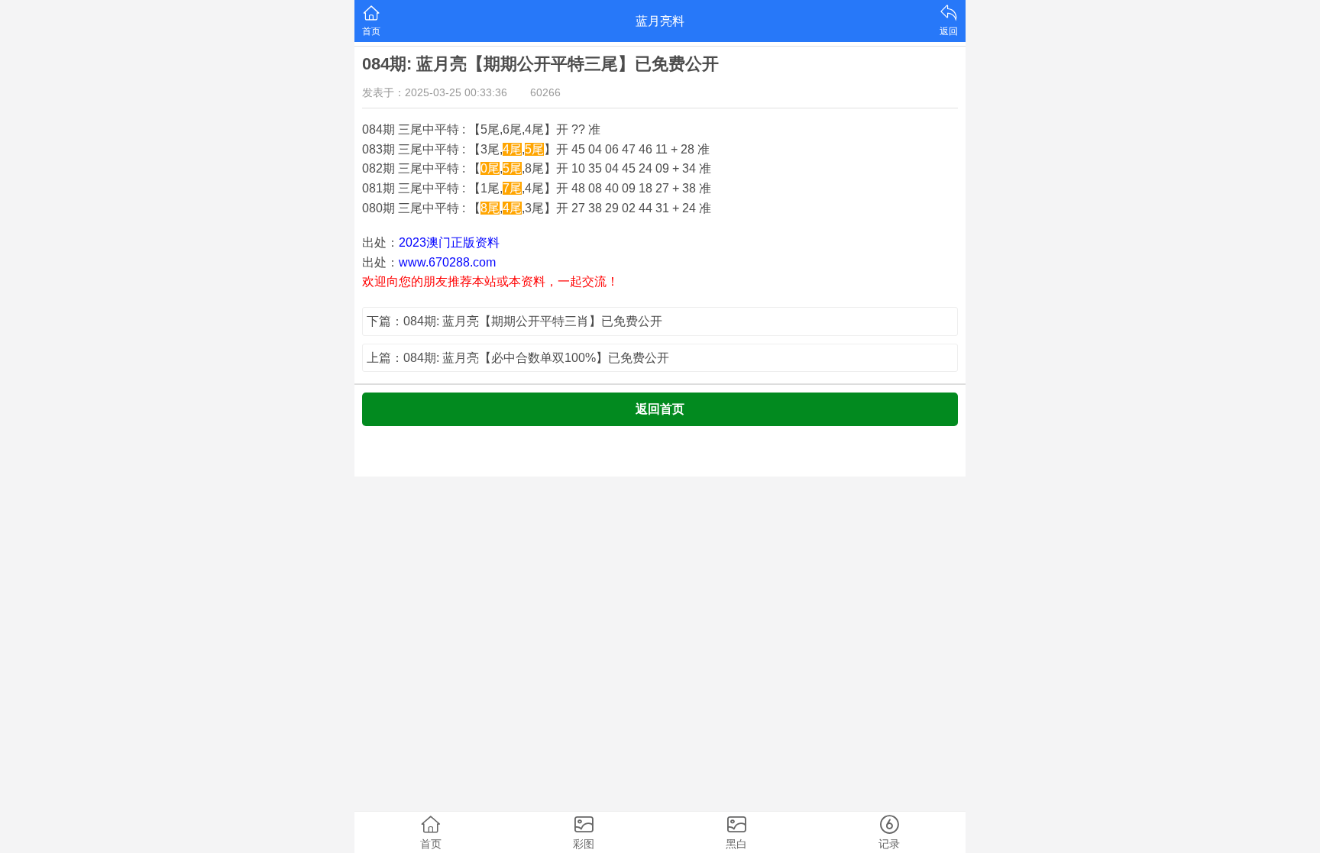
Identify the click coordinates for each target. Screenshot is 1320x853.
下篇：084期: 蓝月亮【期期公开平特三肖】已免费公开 (514, 321)
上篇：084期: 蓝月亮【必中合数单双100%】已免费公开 (518, 357)
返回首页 (660, 408)
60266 (545, 92)
